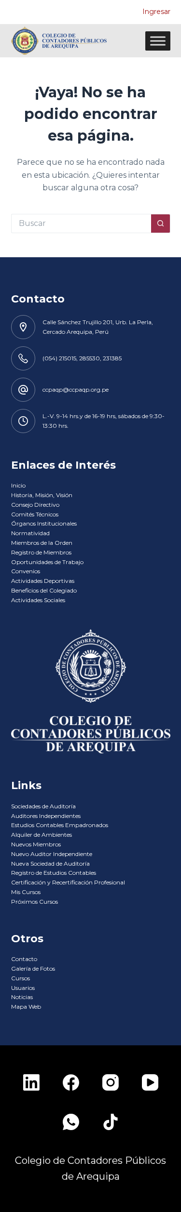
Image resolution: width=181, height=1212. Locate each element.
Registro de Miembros (41, 552)
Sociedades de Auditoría (43, 806)
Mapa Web (26, 1006)
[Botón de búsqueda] (160, 223)
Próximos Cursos (34, 901)
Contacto (24, 958)
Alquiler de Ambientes (41, 834)
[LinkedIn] (31, 1082)
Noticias (22, 997)
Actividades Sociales (38, 600)
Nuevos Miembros (36, 844)
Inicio (18, 485)
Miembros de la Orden (41, 542)
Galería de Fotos (33, 968)
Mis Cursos (26, 892)
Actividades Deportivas (42, 580)
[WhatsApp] (71, 1122)
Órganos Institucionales (44, 523)
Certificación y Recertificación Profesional (68, 882)
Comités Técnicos (34, 514)
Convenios (25, 571)
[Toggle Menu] (158, 40)
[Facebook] (71, 1082)
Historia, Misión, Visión (41, 495)
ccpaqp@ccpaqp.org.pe (75, 389)
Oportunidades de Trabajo (47, 562)
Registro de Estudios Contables (53, 872)
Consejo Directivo (35, 504)
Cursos (20, 978)
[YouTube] (150, 1082)
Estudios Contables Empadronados (59, 825)
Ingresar (156, 11)
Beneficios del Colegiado (44, 590)
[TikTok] (110, 1122)
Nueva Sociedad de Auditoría (50, 863)
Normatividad (30, 533)
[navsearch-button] (130, 12)
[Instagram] (110, 1082)
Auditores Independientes (46, 815)
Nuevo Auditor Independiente (51, 853)
